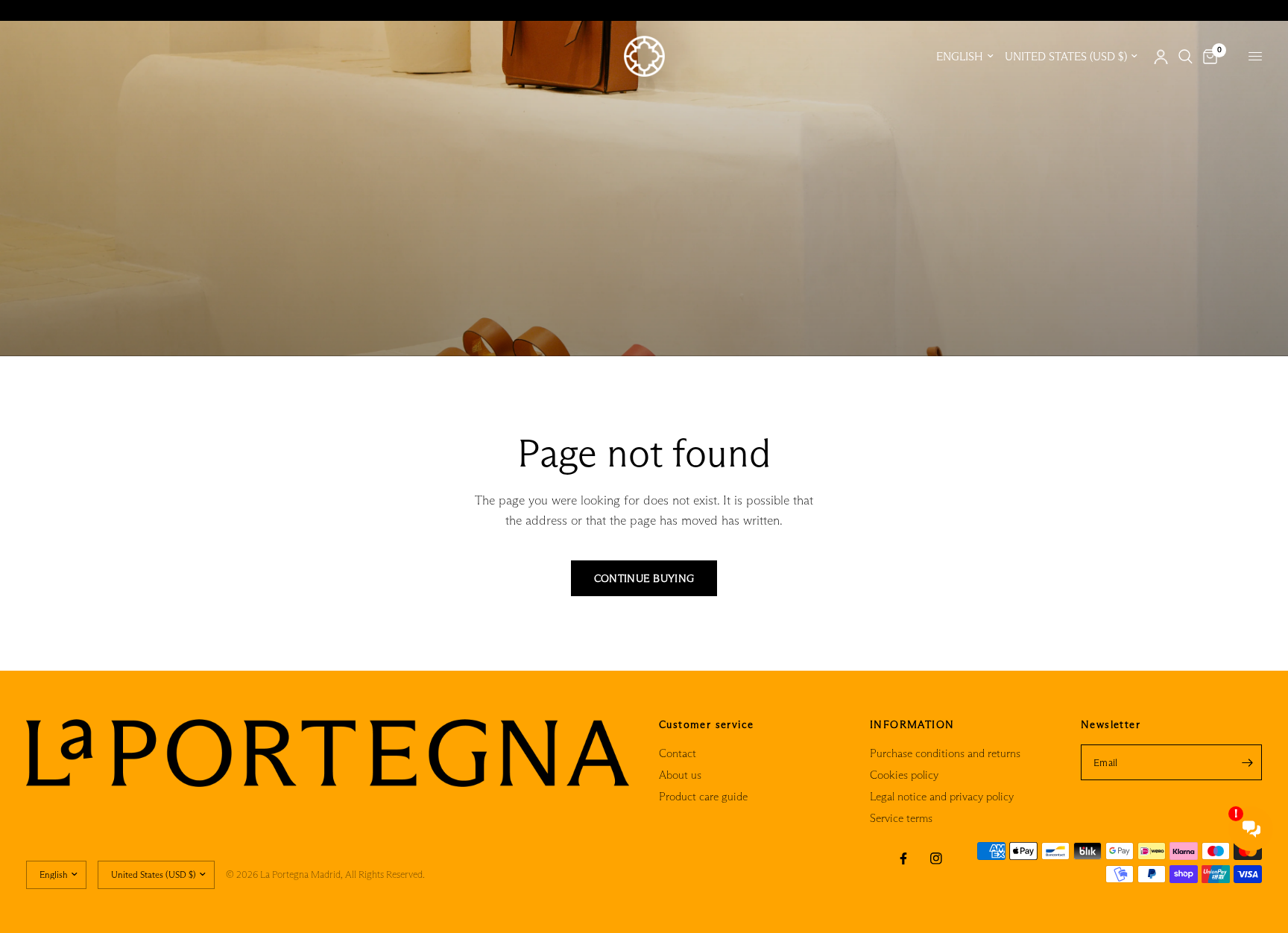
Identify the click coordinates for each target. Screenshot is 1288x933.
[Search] (1185, 56)
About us (680, 775)
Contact (677, 753)
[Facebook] (903, 858)
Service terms (901, 818)
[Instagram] (936, 858)
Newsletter (1110, 724)
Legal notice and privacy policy (942, 796)
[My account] (1161, 56)
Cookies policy (904, 775)
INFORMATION (912, 724)
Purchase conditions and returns (945, 753)
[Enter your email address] (1247, 762)
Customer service (706, 724)
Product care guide (703, 796)
